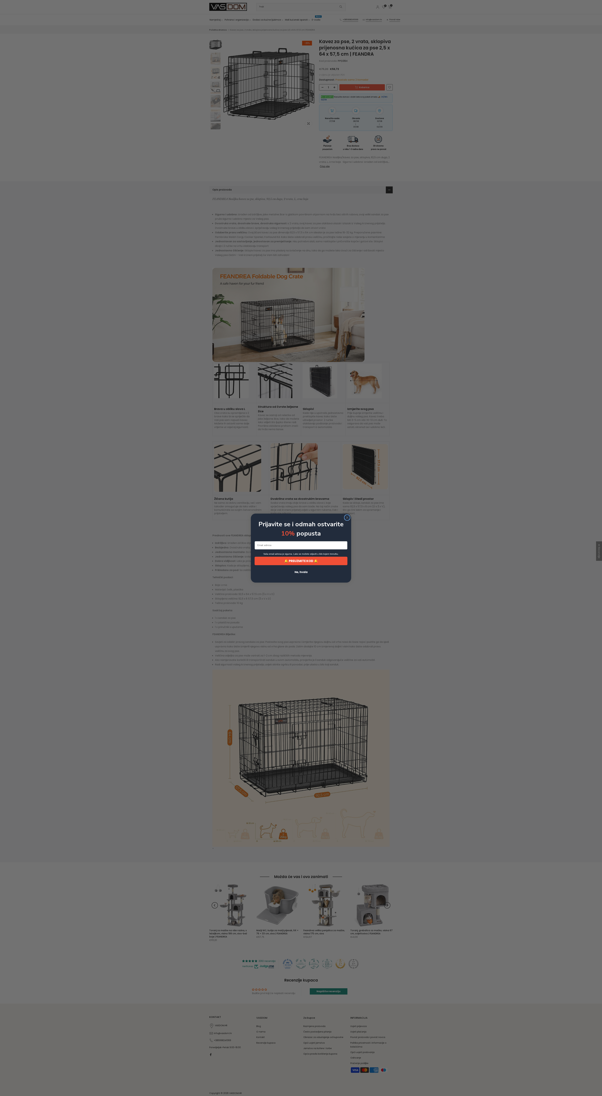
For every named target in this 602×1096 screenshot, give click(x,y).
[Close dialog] (347, 517)
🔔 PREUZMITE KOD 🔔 (301, 561)
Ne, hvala (301, 572)
